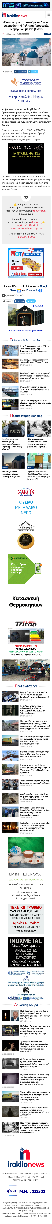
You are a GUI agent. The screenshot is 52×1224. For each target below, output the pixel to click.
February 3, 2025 (26, 236)
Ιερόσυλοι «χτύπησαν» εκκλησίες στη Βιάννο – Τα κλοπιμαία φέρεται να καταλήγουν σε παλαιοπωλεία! (35, 826)
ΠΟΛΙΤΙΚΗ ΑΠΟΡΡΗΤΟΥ (19, 1177)
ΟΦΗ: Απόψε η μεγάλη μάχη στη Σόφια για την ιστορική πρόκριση (35, 781)
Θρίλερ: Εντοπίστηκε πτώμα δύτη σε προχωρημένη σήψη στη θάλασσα (34, 389)
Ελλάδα (47, 33)
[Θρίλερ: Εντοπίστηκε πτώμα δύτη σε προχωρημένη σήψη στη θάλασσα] (10, 391)
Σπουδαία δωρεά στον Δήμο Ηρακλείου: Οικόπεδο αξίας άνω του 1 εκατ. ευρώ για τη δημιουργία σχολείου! (34, 811)
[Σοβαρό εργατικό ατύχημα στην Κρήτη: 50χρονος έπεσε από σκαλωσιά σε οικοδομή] (10, 755)
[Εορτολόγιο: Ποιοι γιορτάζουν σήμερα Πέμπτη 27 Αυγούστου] (10, 364)
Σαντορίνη (10, 295)
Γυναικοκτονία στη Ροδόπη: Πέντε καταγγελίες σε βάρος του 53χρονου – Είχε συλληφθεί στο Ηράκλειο (35, 769)
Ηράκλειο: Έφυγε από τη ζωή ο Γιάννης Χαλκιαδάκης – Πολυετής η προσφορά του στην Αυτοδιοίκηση (35, 1014)
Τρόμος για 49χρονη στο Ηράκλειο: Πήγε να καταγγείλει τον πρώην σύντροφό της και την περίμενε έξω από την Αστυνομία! (34, 1046)
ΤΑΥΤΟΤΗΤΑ (37, 1177)
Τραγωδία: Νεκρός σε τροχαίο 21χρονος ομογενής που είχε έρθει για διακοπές (35, 402)
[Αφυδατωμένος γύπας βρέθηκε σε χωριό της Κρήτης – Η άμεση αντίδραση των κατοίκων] (10, 798)
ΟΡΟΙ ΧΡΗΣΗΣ (41, 1173)
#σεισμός (36, 222)
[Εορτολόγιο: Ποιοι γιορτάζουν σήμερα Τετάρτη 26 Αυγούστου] (13, 461)
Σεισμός (19, 295)
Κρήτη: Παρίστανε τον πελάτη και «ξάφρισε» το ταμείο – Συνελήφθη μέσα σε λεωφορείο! (34, 694)
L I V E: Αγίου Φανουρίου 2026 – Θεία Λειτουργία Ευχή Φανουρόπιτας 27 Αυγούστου (34, 348)
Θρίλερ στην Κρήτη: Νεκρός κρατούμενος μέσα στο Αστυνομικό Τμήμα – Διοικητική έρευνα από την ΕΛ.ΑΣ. (34, 1063)
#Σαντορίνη (39, 210)
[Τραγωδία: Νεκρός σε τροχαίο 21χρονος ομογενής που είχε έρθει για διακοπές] (10, 404)
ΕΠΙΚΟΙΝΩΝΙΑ (19, 1180)
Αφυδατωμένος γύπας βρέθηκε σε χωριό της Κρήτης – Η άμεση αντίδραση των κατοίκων (34, 796)
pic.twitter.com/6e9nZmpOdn (26, 228)
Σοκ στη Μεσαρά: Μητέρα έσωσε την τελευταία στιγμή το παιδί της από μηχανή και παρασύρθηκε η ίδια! (35, 740)
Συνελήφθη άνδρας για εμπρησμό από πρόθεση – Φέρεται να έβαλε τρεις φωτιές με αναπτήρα (35, 375)
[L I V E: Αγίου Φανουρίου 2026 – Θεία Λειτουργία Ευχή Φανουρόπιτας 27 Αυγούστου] (10, 350)
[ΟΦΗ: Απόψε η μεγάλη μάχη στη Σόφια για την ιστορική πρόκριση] (10, 784)
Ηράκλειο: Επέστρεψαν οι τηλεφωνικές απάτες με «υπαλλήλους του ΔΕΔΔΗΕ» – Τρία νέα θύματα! (33, 709)
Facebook (32, 290)
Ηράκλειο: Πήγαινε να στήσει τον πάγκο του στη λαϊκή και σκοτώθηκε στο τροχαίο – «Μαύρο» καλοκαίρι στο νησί (35, 1030)
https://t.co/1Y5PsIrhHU (26, 225)
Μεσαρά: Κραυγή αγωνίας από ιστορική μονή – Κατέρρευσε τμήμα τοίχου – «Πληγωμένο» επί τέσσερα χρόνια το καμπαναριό (35, 725)
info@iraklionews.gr (26, 1211)
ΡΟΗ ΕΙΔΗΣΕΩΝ (9, 1173)
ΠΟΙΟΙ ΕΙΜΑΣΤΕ (26, 1173)
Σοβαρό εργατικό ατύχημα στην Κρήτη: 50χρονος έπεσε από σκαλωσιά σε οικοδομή (34, 754)
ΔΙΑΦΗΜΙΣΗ (33, 1180)
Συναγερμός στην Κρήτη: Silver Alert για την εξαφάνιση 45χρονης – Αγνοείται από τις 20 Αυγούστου (35, 1111)
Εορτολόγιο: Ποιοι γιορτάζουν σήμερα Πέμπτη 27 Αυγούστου (34, 361)
